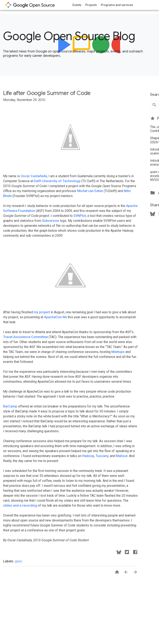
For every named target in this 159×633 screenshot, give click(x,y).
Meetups (118, 352)
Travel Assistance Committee (25, 337)
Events (76, 5)
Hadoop (88, 456)
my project (42, 312)
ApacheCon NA (55, 317)
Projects (91, 5)
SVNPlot (79, 216)
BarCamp (10, 406)
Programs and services (117, 5)
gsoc (18, 561)
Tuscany (102, 456)
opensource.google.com (30, 5)
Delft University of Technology (57, 181)
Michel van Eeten (90, 191)
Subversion (50, 221)
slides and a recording (20, 505)
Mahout (122, 456)
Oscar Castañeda (34, 176)
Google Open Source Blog (69, 36)
